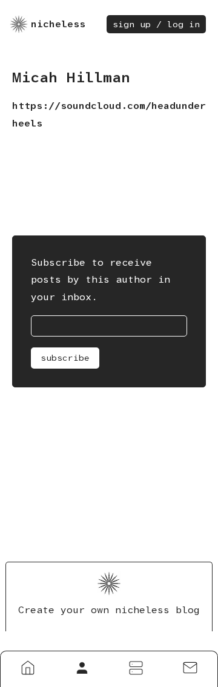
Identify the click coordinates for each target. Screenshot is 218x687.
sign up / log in (156, 24)
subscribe (65, 357)
